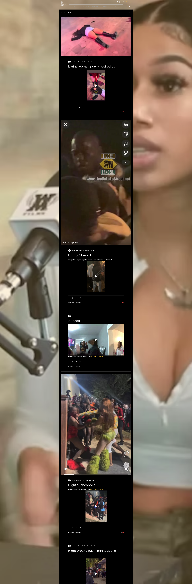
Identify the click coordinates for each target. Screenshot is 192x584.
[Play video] (96, 85)
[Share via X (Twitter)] (72, 107)
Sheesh (74, 321)
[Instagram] (119, 2)
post (69, 12)
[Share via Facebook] (69, 107)
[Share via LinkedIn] (76, 107)
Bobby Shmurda (80, 255)
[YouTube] (123, 2)
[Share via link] (80, 107)
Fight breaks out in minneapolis (92, 551)
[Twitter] (121, 2)
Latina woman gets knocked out (92, 66)
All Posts (63, 12)
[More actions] (123, 62)
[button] (129, 6)
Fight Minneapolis (81, 485)
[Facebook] (117, 2)
